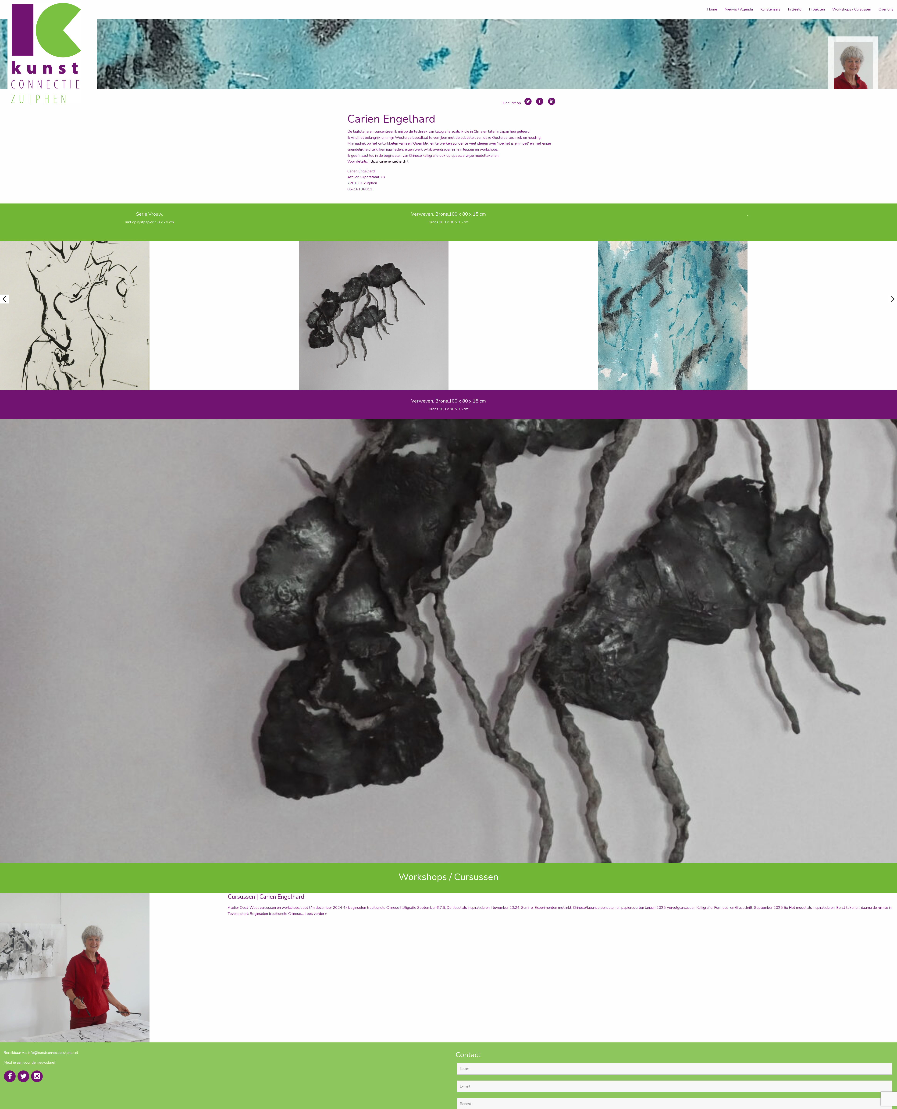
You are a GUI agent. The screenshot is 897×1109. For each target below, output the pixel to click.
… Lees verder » (314, 913)
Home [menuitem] (712, 9)
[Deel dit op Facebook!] (539, 101)
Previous (4, 299)
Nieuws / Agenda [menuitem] (739, 9)
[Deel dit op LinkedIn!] (551, 101)
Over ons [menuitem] (886, 9)
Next (892, 299)
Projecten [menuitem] (817, 9)
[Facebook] (10, 1076)
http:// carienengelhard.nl (388, 161)
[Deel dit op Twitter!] (528, 101)
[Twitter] (23, 1076)
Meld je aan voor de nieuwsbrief (29, 1062)
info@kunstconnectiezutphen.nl (53, 1052)
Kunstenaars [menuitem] (770, 9)
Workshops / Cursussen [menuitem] (851, 9)
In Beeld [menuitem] (794, 9)
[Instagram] (37, 1076)
